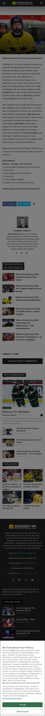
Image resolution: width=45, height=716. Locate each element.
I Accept (22, 705)
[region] (22, 678)
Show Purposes (23, 711)
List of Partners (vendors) (12, 699)
